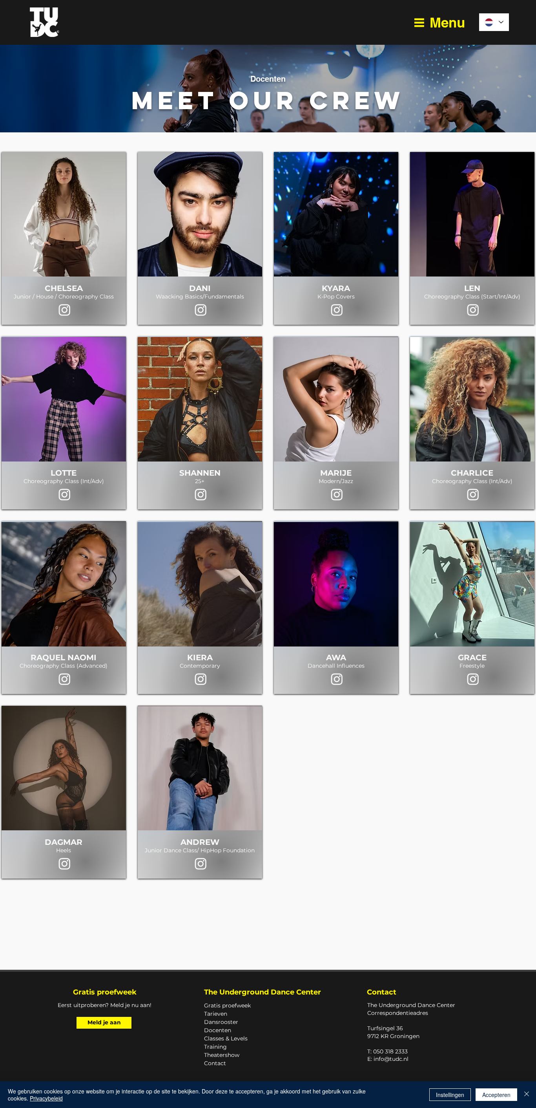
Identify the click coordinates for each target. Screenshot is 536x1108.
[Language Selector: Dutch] (494, 22)
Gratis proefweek (227, 1005)
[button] (439, 22)
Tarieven (215, 1013)
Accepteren (496, 1095)
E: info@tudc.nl (387, 1058)
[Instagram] (64, 309)
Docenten (217, 1030)
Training (215, 1046)
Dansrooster (221, 1022)
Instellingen (450, 1095)
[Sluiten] (526, 1095)
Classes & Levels (226, 1038)
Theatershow (221, 1055)
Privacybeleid (46, 1098)
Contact (215, 1063)
